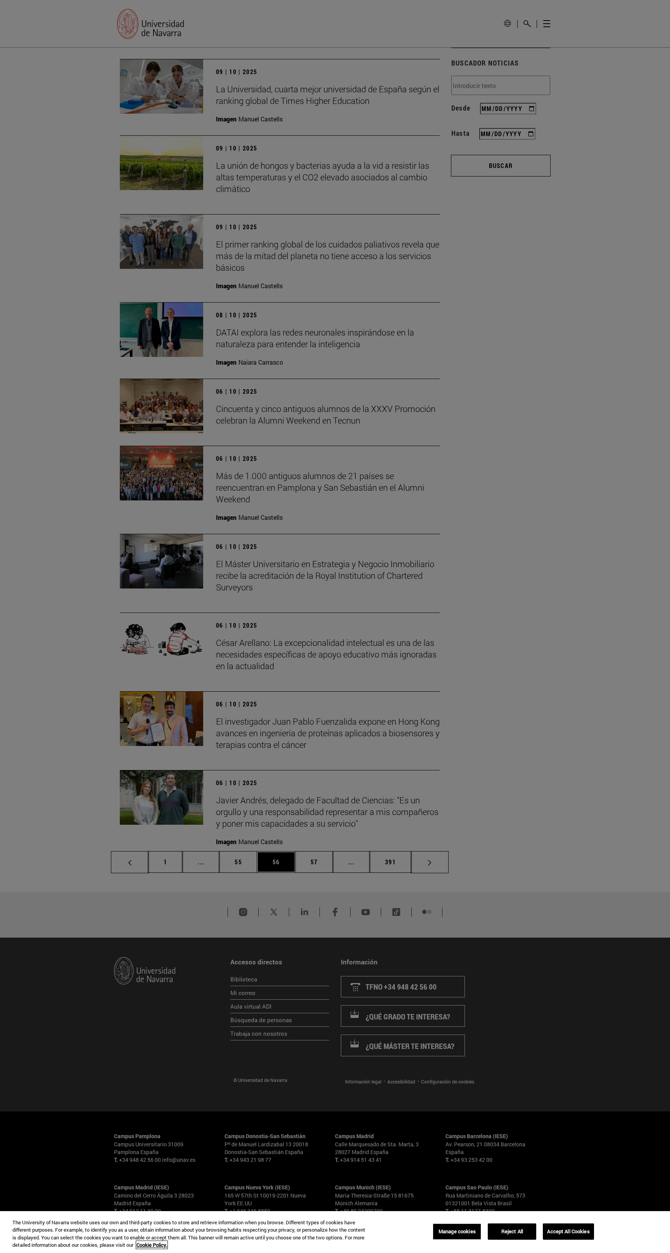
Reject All (512, 1231)
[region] (335, 1232)
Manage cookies (457, 1231)
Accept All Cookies (568, 1231)
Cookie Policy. (151, 1244)
